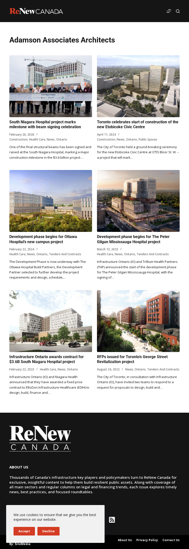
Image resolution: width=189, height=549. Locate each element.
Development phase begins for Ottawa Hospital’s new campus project (43, 239)
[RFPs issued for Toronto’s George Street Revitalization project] (138, 321)
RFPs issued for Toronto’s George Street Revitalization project (132, 359)
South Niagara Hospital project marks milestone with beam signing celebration (45, 124)
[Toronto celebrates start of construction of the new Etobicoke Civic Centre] (138, 86)
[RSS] (112, 520)
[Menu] (169, 11)
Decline (48, 531)
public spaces (148, 139)
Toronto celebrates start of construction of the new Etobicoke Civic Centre (137, 124)
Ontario (61, 139)
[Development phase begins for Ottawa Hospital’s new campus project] (50, 201)
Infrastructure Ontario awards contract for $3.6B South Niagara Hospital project (46, 359)
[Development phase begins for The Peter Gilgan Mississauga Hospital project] (138, 201)
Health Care (37, 139)
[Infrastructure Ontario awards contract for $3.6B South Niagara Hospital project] (50, 321)
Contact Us (171, 540)
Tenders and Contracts (65, 254)
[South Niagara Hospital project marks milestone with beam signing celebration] (50, 86)
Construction (18, 139)
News (51, 139)
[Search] (178, 11)
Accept (24, 531)
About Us (125, 540)
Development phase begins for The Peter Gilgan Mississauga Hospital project (133, 239)
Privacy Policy (147, 540)
